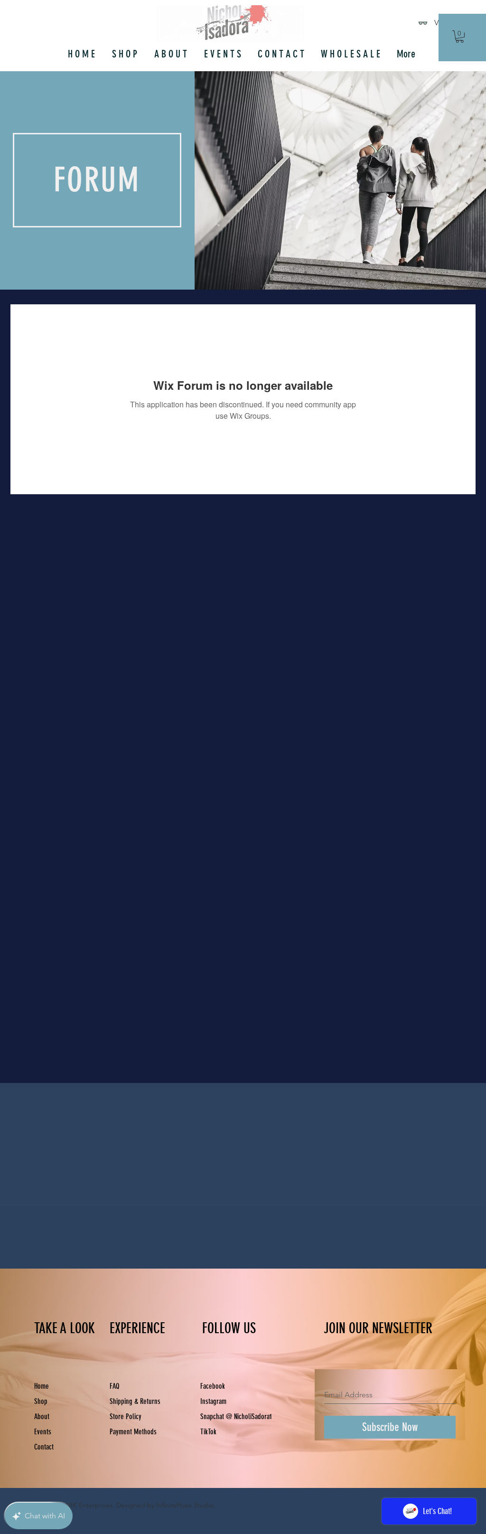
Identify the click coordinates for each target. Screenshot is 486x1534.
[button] (459, 36)
